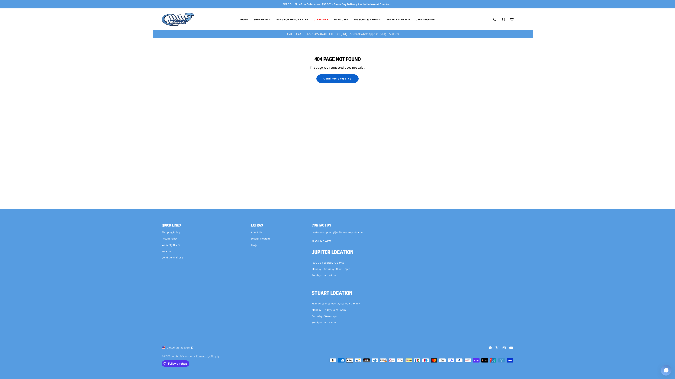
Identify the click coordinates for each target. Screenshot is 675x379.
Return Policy (169, 238)
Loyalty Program (260, 238)
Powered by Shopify (207, 356)
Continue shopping (337, 78)
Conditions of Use (172, 257)
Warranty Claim (171, 245)
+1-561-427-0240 (321, 240)
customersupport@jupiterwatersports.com (338, 232)
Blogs (254, 245)
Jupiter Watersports (183, 356)
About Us (256, 232)
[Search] (495, 19)
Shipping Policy (171, 232)
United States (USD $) (180, 347)
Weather (167, 251)
